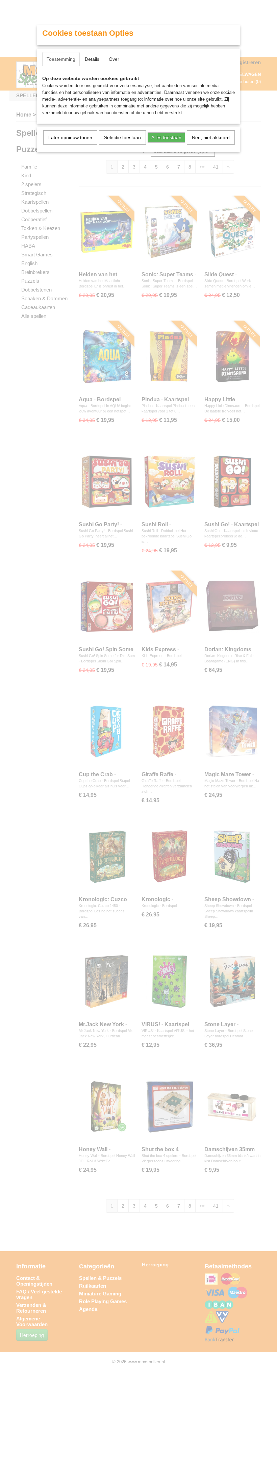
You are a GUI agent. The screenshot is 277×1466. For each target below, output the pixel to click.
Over (114, 59)
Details (92, 59)
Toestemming (61, 59)
